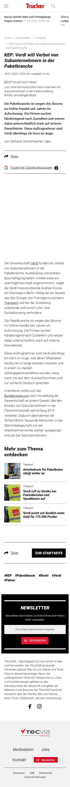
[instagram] (39, 706)
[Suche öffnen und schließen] (52, 6)
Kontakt (19, 759)
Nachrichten (23, 37)
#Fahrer (9, 580)
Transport (40, 37)
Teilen (14, 156)
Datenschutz (45, 773)
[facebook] (29, 706)
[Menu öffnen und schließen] (7, 6)
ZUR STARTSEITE (49, 553)
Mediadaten (23, 749)
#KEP (8, 575)
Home (7, 37)
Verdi (34, 263)
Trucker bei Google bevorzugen (31, 167)
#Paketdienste (25, 575)
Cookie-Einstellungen (35, 777)
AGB (32, 773)
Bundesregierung (16, 396)
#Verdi (56, 575)
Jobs (45, 749)
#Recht (43, 575)
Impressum (19, 773)
